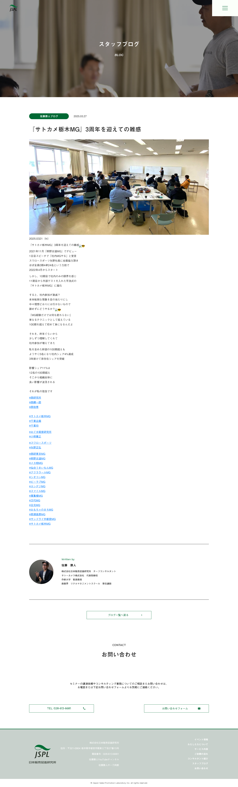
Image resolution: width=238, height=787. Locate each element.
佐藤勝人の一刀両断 (109, 765)
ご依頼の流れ (201, 754)
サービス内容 (201, 749)
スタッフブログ (200, 763)
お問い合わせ (201, 768)
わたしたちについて (198, 744)
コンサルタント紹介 (198, 758)
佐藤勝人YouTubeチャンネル (104, 759)
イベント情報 (201, 739)
